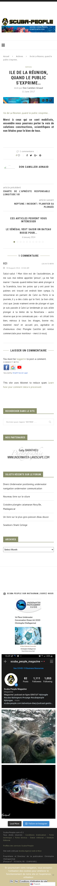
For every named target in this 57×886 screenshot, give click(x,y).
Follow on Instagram (38, 823)
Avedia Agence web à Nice (30, 851)
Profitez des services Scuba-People (18, 845)
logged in (21, 358)
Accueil (6, 56)
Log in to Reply (48, 264)
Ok (11, 881)
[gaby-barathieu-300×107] (28, 447)
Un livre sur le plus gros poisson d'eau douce (26, 516)
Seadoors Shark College (15, 524)
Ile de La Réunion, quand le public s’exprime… (26, 112)
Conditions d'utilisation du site (33, 881)
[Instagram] (51, 649)
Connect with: (11, 362)
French (36, 884)
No (16, 881)
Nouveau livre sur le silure (16, 496)
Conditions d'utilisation (35, 835)
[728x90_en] (28, 99)
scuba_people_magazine (16, 602)
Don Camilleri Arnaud (33, 87)
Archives (19, 56)
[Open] (28, 626)
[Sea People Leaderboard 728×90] (28, 27)
